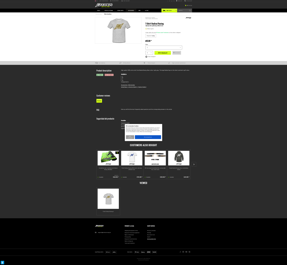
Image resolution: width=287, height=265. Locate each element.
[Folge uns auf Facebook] (183, 252)
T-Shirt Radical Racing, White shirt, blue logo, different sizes (131, 168)
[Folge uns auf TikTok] (180, 252)
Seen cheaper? (152, 56)
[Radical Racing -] (109, 226)
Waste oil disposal (129, 241)
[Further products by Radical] (188, 18)
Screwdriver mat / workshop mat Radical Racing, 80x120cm (108, 168)
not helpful (110, 74)
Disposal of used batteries (131, 239)
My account (189, 0)
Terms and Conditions (130, 243)
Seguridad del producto (105, 118)
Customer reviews (103, 95)
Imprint (148, 236)
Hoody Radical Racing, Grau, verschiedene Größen (178, 168)
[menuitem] (104, 1)
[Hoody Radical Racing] (178, 158)
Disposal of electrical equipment (132, 232)
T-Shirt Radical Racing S (108, 211)
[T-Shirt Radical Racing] (131, 158)
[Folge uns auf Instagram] (189, 252)
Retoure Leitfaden (151, 230)
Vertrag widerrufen (151, 239)
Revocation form (151, 234)
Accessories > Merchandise (128, 85)
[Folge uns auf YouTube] (186, 252)
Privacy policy (128, 236)
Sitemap (149, 232)
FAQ (97, 110)
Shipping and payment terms (131, 230)
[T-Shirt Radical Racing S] (108, 199)
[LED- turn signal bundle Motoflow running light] (155, 158)
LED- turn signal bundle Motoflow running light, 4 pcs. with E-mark (155, 168)
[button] (2, 262)
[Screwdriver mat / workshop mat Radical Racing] (108, 158)
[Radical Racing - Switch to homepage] (104, 5)
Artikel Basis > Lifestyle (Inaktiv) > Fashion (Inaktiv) (133, 87)
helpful (100, 74)
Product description (104, 70)
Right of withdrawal (129, 234)
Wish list (180, 0)
